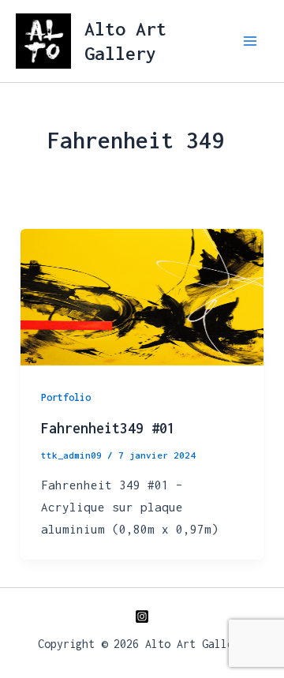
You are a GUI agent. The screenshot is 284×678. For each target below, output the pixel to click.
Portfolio (66, 397)
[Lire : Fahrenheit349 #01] (142, 295)
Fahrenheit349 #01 (108, 428)
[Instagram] (142, 616)
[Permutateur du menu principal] (251, 41)
